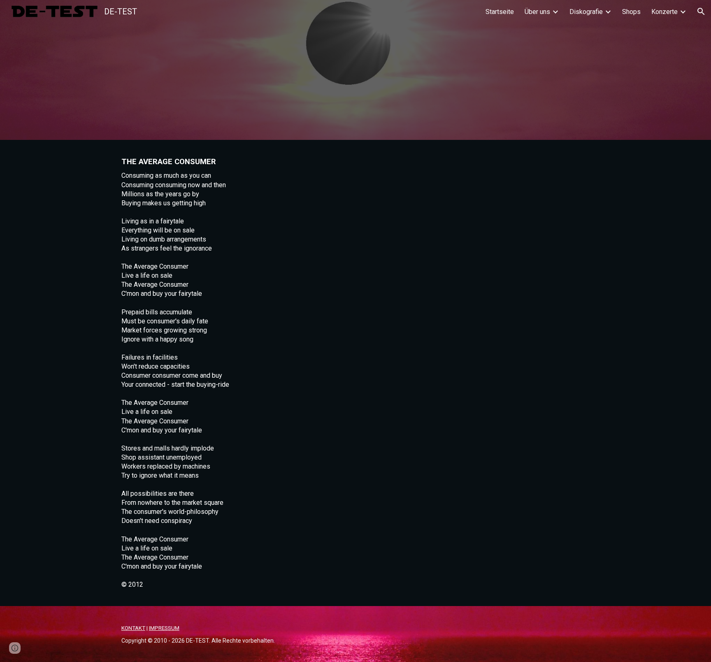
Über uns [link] (537, 12)
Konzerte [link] (664, 12)
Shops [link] (631, 12)
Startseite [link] (500, 12)
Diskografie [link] (586, 12)
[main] (355, 373)
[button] (701, 11)
